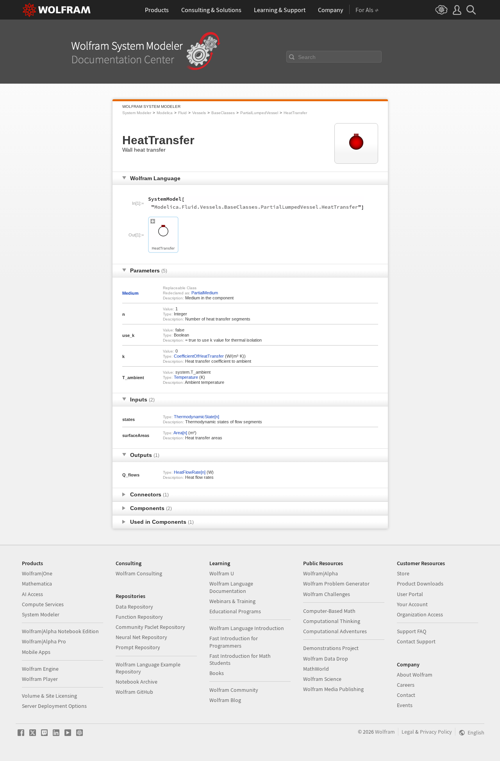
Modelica (165, 113)
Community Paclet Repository (150, 626)
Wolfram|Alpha (320, 573)
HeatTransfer (295, 113)
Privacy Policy (436, 731)
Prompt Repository (138, 647)
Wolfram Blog (225, 700)
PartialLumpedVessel (259, 113)
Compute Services (43, 604)
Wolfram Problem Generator (336, 583)
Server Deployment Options (54, 705)
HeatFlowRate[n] (189, 472)
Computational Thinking (331, 621)
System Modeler (136, 113)
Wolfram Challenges (326, 594)
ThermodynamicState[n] (196, 416)
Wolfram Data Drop (325, 658)
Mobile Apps (36, 651)
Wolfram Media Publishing (333, 689)
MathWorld (316, 668)
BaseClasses (223, 113)
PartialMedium (204, 292)
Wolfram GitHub (134, 691)
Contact (406, 694)
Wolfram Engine (40, 668)
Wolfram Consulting (139, 573)
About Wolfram (414, 674)
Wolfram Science (322, 678)
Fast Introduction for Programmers (233, 642)
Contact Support (416, 641)
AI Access (32, 594)
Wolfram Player (40, 678)
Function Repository (139, 616)
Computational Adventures (335, 631)
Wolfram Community (233, 689)
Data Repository (134, 606)
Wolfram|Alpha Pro (44, 641)
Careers (405, 684)
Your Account (412, 604)
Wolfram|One (37, 573)
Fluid (182, 113)
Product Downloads (420, 583)
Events (404, 705)
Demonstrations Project (331, 648)
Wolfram (385, 731)
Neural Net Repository (141, 637)
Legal (408, 731)
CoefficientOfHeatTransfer (199, 356)
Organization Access (420, 614)
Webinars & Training (232, 601)
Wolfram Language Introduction (246, 628)
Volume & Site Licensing (49, 695)
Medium (130, 293)
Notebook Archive (136, 681)
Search (307, 57)
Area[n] (180, 432)
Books (216, 673)
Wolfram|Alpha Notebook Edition (60, 631)
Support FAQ (411, 631)
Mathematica (37, 583)
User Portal (410, 594)
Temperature (186, 377)
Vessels (199, 113)
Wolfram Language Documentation (231, 587)
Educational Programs (235, 611)
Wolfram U (221, 573)
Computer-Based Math (329, 610)
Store (403, 573)
